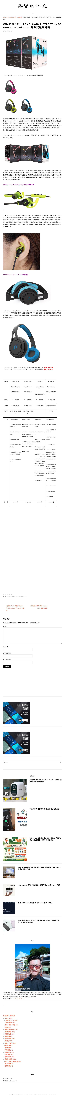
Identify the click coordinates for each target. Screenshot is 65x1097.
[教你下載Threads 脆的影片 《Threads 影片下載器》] (9, 908)
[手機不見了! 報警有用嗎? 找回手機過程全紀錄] (15, 820)
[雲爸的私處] (32, 8)
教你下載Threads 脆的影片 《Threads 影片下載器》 (35, 903)
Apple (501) (8, 1018)
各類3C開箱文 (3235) (11, 1029)
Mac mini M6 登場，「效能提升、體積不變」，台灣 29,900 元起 (39, 885)
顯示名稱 (6, 647)
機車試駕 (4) (8, 1045)
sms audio (11, 596)
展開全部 (5, 1016)
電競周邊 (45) (9, 1066)
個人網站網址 (7, 660)
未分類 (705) (8, 1041)
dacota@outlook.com (18, 999)
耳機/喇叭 (11, 594)
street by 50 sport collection (20, 596)
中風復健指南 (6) (10, 1022)
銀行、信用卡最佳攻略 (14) (13, 1061)
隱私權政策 (40, 1094)
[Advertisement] (32, 522)
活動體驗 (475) (9, 1052)
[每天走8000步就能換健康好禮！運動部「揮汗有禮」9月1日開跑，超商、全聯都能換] (15, 849)
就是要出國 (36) (9, 1034)
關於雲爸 (35, 1094)
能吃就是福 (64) (9, 1057)
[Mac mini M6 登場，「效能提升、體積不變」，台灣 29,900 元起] (9, 890)
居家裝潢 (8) (8, 1036)
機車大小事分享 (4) (10, 1043)
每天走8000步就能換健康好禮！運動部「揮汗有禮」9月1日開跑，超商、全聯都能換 (45, 839)
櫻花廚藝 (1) (8, 1047)
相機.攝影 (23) (9, 1054)
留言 (5, 626)
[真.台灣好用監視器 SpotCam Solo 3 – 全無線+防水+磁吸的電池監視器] (15, 791)
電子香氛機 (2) (9, 1063)
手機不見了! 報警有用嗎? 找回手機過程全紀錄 (44, 809)
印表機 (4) (8, 1027)
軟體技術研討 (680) (10, 1059)
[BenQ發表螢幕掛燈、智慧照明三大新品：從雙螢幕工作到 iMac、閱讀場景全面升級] (9, 873)
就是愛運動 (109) (10, 1032)
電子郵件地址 (7, 653)
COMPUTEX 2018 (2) (11, 1020)
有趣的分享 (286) (10, 1038)
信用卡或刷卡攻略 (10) (11, 1025)
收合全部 (12, 1016)
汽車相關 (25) (9, 1050)
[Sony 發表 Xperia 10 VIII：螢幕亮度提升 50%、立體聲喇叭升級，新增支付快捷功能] (9, 926)
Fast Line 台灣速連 (52, 1094)
